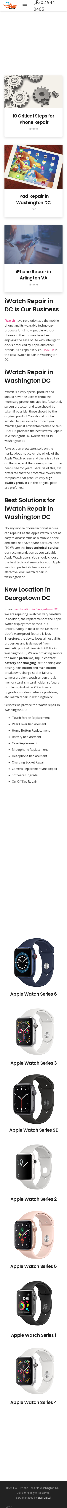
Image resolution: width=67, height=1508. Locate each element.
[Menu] (25, 5)
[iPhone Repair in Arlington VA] (33, 244)
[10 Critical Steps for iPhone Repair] (33, 91)
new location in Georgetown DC (36, 609)
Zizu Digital (44, 1497)
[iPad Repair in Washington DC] (33, 167)
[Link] (10, 5)
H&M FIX (49, 350)
